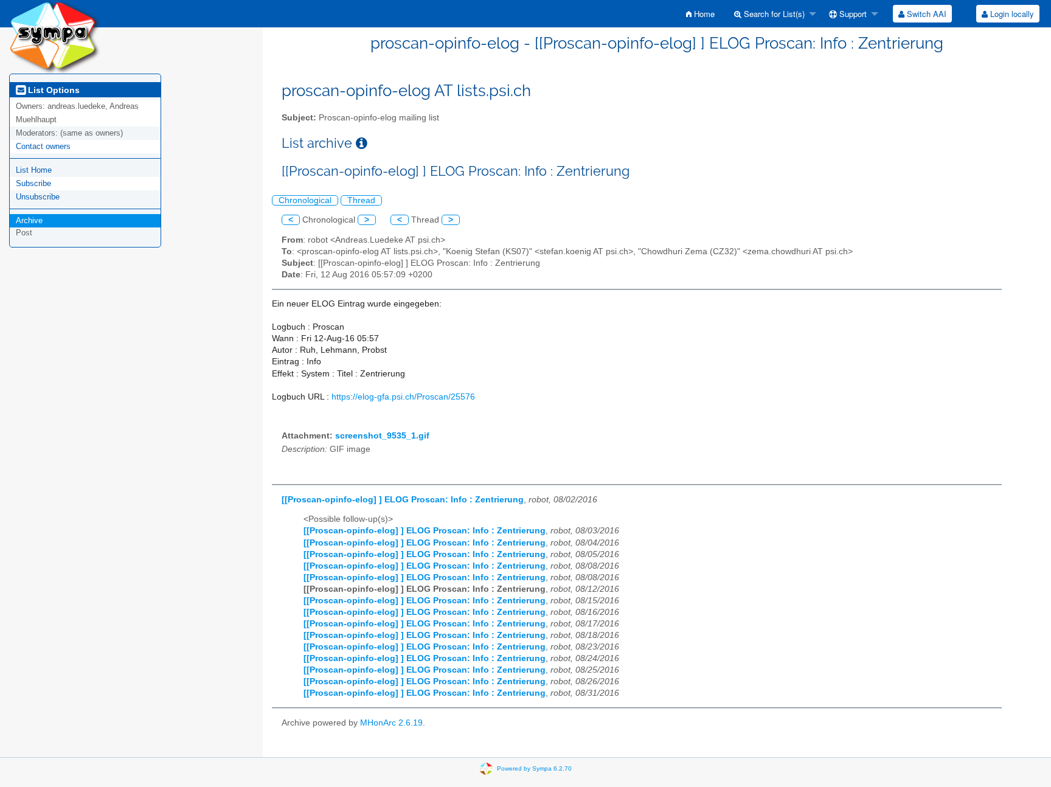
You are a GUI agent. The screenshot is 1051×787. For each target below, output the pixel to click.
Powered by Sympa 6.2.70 (534, 768)
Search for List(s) (773, 13)
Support (852, 13)
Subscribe (33, 183)
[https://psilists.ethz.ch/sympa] (54, 36)
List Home (34, 170)
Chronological (305, 200)
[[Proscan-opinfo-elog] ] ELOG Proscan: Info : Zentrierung (403, 499)
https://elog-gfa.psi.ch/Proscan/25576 (403, 396)
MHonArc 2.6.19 (391, 722)
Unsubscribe (38, 196)
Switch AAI (925, 13)
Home (703, 13)
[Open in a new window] (361, 143)
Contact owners (43, 146)
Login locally (1011, 13)
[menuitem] (700, 13)
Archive (29, 220)
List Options (53, 90)
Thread (361, 200)
